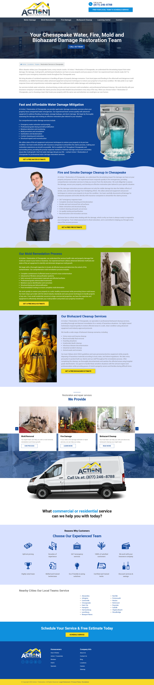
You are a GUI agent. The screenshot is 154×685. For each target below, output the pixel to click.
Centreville (85, 600)
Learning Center (104, 20)
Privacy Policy (76, 682)
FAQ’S (52, 663)
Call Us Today (76, 47)
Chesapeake (86, 603)
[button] (16, 428)
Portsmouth (116, 598)
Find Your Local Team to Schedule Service (111, 10)
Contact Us (83, 656)
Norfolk (115, 596)
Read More (107, 446)
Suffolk (114, 607)
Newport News (87, 614)
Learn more (29, 446)
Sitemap (82, 669)
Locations (83, 663)
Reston (114, 600)
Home (24, 64)
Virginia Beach (117, 610)
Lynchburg (85, 612)
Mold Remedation (48, 20)
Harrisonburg (86, 610)
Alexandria (85, 596)
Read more (68, 446)
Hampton (85, 607)
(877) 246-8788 (102, 4)
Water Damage (30, 20)
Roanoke (115, 605)
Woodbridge (116, 612)
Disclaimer (85, 682)
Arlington (85, 598)
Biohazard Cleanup (84, 20)
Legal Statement (64, 682)
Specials (53, 666)
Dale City (85, 605)
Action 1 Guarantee (57, 656)
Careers (82, 666)
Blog (81, 659)
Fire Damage (66, 20)
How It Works (55, 653)
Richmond (116, 603)
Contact (119, 20)
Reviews (53, 659)
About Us (83, 653)
